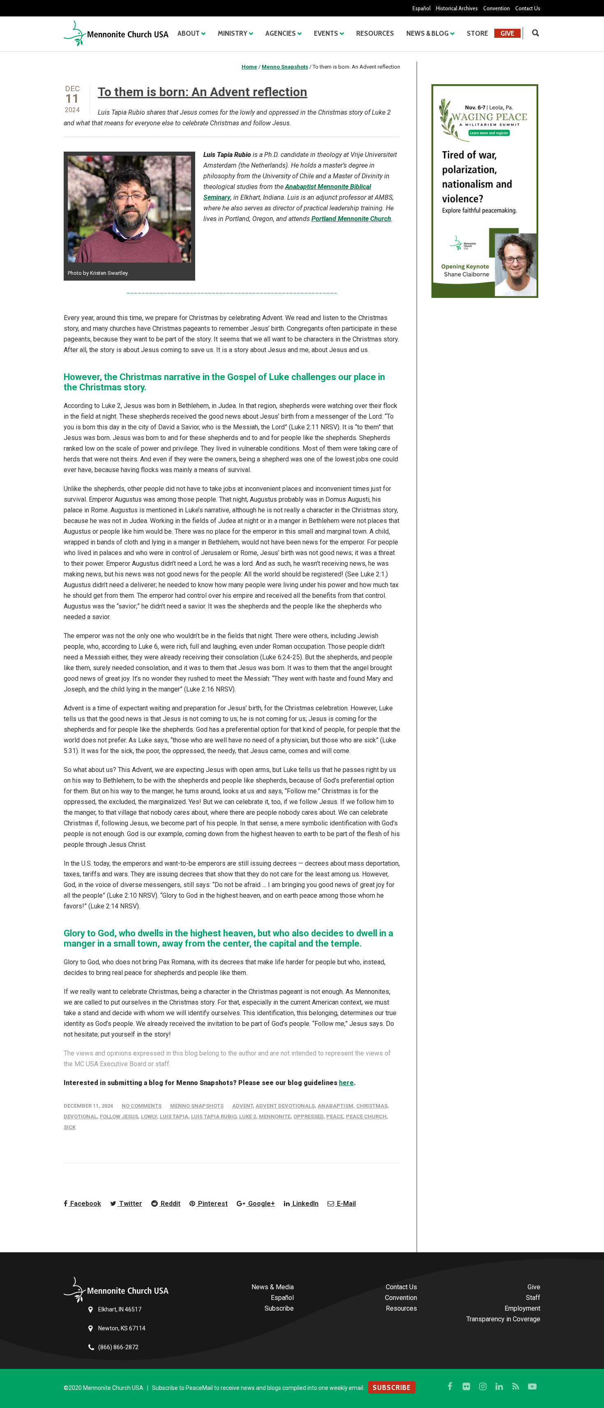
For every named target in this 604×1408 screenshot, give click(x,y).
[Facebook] (450, 1386)
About (189, 33)
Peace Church (366, 1116)
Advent (242, 1106)
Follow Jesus (119, 1116)
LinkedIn (304, 1204)
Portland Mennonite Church (351, 219)
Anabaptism (335, 1106)
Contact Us (527, 8)
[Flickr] (466, 1386)
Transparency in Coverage (503, 1319)
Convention (496, 8)
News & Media (272, 1287)
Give (507, 33)
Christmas (371, 1106)
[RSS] (515, 1386)
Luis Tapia (174, 1116)
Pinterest (212, 1204)
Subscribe (279, 1308)
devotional (80, 1116)
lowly (149, 1116)
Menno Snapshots (197, 1106)
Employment (522, 1308)
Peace (334, 1116)
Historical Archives (457, 8)
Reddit (169, 1204)
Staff (533, 1298)
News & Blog (427, 33)
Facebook (85, 1204)
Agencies (280, 33)
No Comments (141, 1106)
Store (477, 33)
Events (326, 33)
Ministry (232, 33)
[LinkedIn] (499, 1386)
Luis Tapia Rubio (213, 1116)
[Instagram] (483, 1386)
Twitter (130, 1204)
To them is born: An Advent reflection (202, 92)
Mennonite (274, 1116)
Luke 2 (247, 1116)
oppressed (308, 1116)
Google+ (261, 1204)
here (346, 1083)
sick (70, 1127)
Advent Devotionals (285, 1106)
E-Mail (345, 1204)
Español (422, 8)
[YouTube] (532, 1386)
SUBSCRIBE (392, 1387)
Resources (375, 33)
